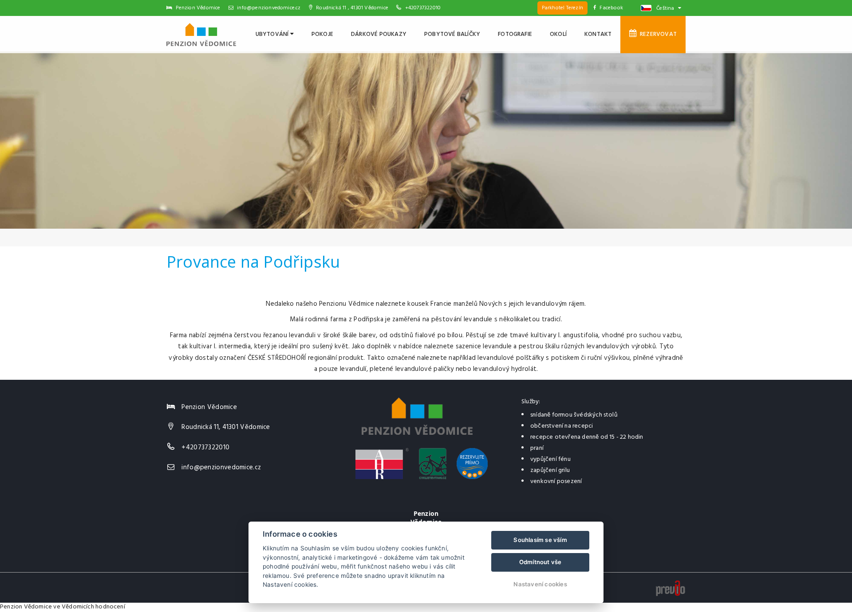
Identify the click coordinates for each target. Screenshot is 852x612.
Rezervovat (657, 34)
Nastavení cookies (540, 584)
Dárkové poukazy (378, 34)
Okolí (558, 34)
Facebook (611, 8)
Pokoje (322, 34)
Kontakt (597, 34)
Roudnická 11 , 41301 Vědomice (351, 8)
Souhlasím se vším (540, 539)
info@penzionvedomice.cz (268, 8)
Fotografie (515, 34)
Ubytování (273, 34)
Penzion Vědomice (26, 607)
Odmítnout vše (540, 561)
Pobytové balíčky (452, 34)
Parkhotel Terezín (562, 8)
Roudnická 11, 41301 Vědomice (225, 427)
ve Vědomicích (73, 607)
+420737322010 (423, 8)
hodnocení (110, 607)
